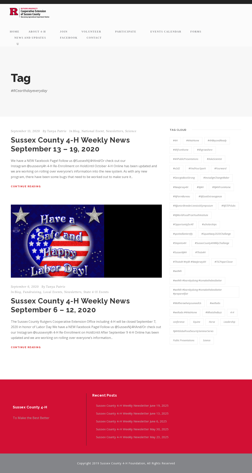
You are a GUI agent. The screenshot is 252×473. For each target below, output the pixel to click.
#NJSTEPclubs (228, 205)
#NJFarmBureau (181, 196)
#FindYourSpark (197, 168)
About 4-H (37, 31)
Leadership (229, 322)
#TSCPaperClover (224, 261)
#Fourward (220, 168)
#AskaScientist (214, 159)
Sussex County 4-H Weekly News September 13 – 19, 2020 (70, 144)
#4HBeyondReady (217, 140)
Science (130, 131)
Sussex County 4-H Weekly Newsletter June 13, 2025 (132, 413)
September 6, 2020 (25, 286)
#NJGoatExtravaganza (210, 196)
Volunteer (91, 31)
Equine (196, 322)
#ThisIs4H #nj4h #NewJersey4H (189, 261)
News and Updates (30, 37)
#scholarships (209, 224)
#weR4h (177, 271)
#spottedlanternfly (183, 234)
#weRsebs (215, 303)
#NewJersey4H (180, 187)
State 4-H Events (96, 292)
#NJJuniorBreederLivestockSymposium (193, 205)
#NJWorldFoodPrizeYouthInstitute (190, 215)
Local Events (52, 292)
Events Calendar (165, 31)
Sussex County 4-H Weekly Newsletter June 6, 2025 (132, 421)
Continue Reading (26, 186)
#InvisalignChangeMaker (216, 177)
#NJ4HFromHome (221, 187)
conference (178, 322)
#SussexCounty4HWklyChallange (212, 243)
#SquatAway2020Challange (216, 234)
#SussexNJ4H (180, 252)
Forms (195, 31)
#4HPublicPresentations (185, 159)
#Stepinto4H (179, 243)
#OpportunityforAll (183, 224)
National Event (93, 131)
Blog (76, 131)
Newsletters (114, 131)
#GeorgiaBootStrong (184, 177)
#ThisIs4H (200, 252)
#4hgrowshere (204, 149)
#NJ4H (200, 187)
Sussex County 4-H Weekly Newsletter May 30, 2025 (132, 429)
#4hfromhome (180, 149)
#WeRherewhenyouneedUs (187, 303)
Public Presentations (183, 340)
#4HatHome (192, 140)
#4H (175, 140)
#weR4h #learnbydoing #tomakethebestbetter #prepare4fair (197, 291)
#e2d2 (176, 168)
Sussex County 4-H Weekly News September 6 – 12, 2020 (70, 305)
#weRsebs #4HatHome (185, 312)
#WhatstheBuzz (214, 312)
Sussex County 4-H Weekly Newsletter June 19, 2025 (132, 405)
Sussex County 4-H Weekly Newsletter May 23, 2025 (132, 437)
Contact (94, 37)
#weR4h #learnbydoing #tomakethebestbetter (197, 280)
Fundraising (32, 292)
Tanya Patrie (57, 131)
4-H (232, 312)
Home (14, 31)
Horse (212, 322)
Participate (125, 31)
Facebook (69, 37)
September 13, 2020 (25, 131)
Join (64, 31)
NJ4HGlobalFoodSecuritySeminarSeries (193, 331)
